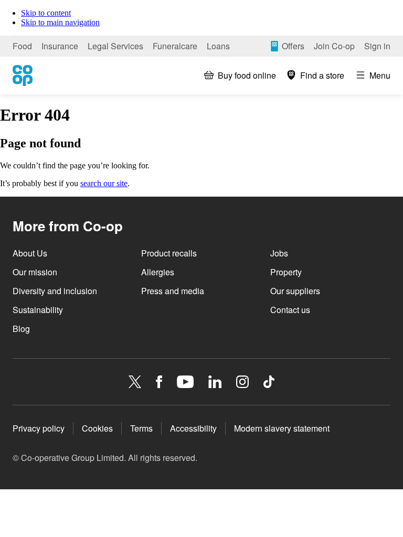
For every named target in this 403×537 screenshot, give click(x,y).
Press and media (172, 291)
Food (22, 46)
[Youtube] (185, 381)
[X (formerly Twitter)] (135, 381)
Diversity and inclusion (55, 291)
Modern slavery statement (282, 428)
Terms (141, 428)
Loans (218, 46)
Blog (21, 329)
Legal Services (115, 46)
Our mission (35, 272)
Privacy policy (39, 428)
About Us (30, 253)
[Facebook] (159, 381)
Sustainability (38, 310)
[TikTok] (268, 381)
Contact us (290, 310)
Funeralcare (175, 46)
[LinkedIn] (215, 381)
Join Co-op (334, 46)
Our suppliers (295, 291)
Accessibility (193, 428)
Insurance (59, 46)
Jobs (279, 253)
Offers (293, 46)
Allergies (157, 272)
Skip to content (46, 12)
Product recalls (169, 253)
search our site (104, 183)
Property (286, 272)
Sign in (377, 46)
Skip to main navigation (60, 22)
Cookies (97, 428)
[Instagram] (242, 381)
